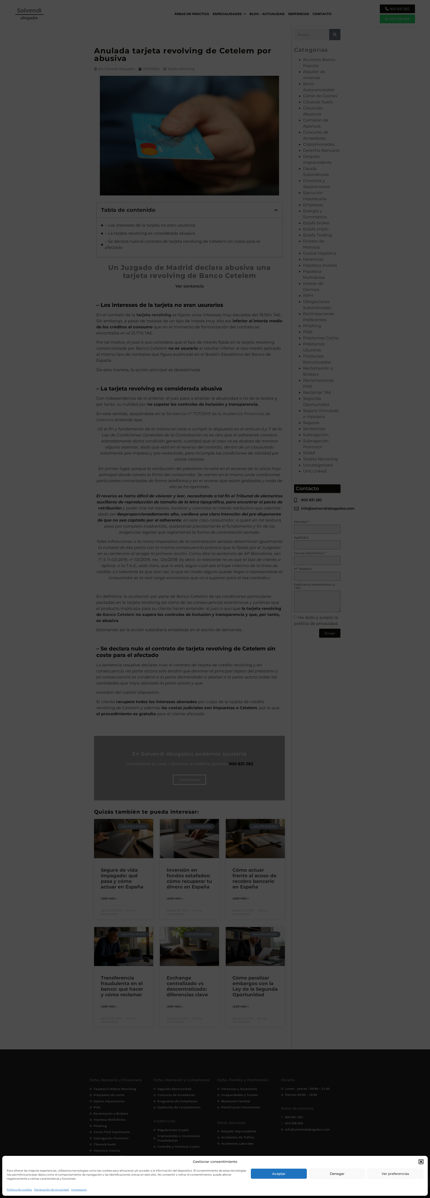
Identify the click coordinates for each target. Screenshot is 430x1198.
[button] (421, 1161)
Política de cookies (19, 1189)
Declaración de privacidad (51, 1189)
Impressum (79, 1189)
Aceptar (279, 1174)
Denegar (337, 1174)
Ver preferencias (395, 1174)
